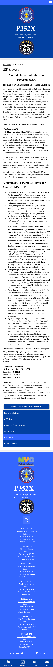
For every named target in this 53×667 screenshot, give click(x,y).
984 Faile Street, (26, 549)
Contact (47, 665)
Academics (7, 64)
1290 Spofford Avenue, (26, 619)
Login (41, 653)
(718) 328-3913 (29, 539)
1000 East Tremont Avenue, (26, 531)
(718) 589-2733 (29, 556)
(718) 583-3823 (29, 609)
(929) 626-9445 (29, 644)
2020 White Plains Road (26, 636)
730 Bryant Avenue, (26, 584)
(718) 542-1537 (29, 591)
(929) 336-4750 (29, 626)
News (35, 665)
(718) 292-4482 (29, 574)
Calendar (23, 665)
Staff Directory (8, 665)
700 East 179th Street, (26, 601)
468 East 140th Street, (26, 566)
